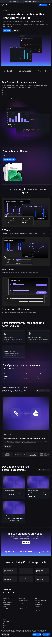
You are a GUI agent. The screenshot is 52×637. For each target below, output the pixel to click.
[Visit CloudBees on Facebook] (3, 592)
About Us (4, 619)
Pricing (4, 627)
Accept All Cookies (37, 634)
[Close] (50, 630)
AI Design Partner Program (40, 600)
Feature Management (7, 604)
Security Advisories (38, 604)
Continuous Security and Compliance (24, 608)
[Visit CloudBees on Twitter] (11, 592)
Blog (36, 598)
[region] (26, 632)
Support (36, 608)
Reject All (46, 634)
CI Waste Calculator (39, 614)
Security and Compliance (7, 602)
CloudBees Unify (6, 598)
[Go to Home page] (6, 4)
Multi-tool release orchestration (22, 604)
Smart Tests (5, 606)
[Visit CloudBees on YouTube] (8, 592)
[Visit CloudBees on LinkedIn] (13, 592)
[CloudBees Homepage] (7, 589)
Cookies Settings (5, 634)
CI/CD (4, 600)
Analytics (4, 610)
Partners (4, 623)
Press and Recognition (7, 621)
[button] (7, 454)
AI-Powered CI (22, 598)
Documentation (38, 606)
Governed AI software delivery (23, 601)
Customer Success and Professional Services (39, 611)
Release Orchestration (7, 608)
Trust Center (37, 602)
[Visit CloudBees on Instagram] (6, 592)
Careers (4, 625)
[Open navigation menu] (49, 5)
